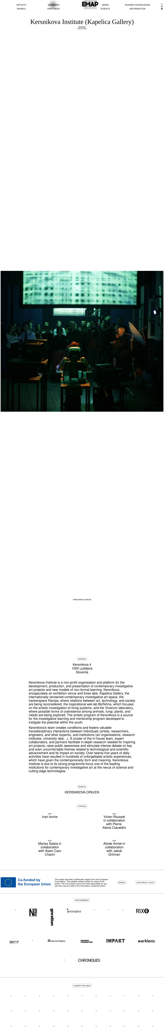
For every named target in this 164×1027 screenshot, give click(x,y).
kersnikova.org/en (82, 792)
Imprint (121, 882)
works (21, 9)
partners (53, 9)
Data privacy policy (146, 882)
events (105, 9)
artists (21, 5)
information (137, 9)
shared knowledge (137, 5)
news (105, 5)
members (53, 5)
